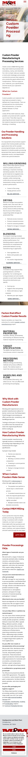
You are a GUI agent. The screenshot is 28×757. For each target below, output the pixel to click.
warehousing (15, 701)
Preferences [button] (19, 743)
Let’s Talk (19, 535)
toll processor (16, 481)
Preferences (14, 753)
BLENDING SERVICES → (14, 263)
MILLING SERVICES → (14, 194)
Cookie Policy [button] (6, 742)
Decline (14, 749)
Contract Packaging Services (13, 706)
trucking (22, 701)
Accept (14, 746)
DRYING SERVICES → (14, 229)
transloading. (9, 704)
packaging (7, 701)
